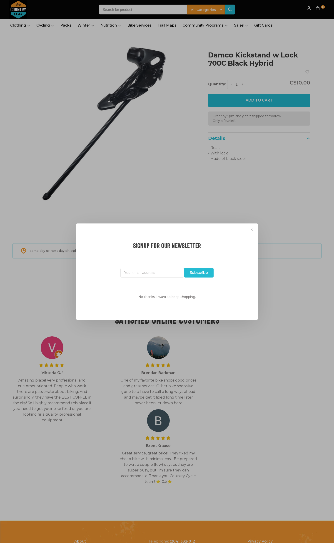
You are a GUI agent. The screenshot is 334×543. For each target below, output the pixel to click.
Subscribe (199, 272)
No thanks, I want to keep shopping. (167, 297)
